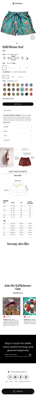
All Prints (5, 77)
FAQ (16, 381)
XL (20, 67)
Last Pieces (20, 77)
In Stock (13, 77)
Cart (7, 381)
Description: (7, 110)
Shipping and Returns (24, 381)
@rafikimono (18, 292)
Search (11, 381)
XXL (27, 67)
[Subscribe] (29, 355)
